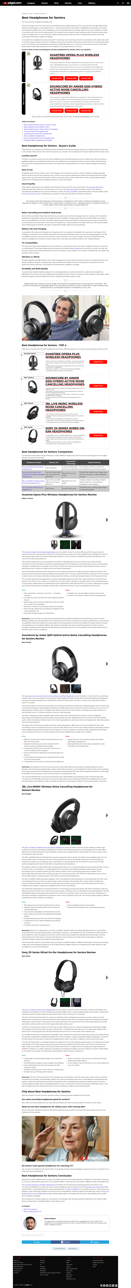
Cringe (95, 1264)
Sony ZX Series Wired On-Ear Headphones (39, 138)
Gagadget (12, 2)
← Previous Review (59, 1248)
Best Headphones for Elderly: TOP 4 (36, 127)
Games (44, 3)
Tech (56, 3)
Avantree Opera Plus (96, 187)
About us (16, 1260)
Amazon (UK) (71, 78)
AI (40, 1264)
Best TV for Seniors (30, 1209)
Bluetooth (78, 248)
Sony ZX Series (30, 194)
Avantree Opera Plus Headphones (36, 131)
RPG (67, 1262)
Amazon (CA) (86, 78)
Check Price (98, 362)
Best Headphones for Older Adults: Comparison (41, 129)
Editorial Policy (18, 1262)
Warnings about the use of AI (23, 1264)
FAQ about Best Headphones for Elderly (38, 140)
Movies (68, 3)
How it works (44, 1275)
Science (42, 1266)
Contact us (17, 1271)
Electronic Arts (71, 1279)
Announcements (98, 1260)
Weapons (43, 1268)
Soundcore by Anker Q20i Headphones (38, 133)
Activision (69, 1275)
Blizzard (68, 1277)
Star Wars (69, 1271)
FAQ (94, 1266)
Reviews (31, 1235)
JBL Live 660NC (72, 191)
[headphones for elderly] (65, 1138)
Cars (80, 3)
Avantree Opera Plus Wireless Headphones (74, 56)
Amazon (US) (57, 78)
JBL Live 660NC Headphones (34, 136)
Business (43, 1271)
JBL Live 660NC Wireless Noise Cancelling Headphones (64, 407)
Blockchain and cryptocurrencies (50, 1273)
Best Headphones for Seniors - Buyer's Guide (40, 125)
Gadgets (31, 3)
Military (91, 3)
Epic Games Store (72, 1268)
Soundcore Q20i (72, 189)
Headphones (40, 1235)
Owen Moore (29, 22)
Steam (68, 1266)
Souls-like (69, 1264)
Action (68, 1260)
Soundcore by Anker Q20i (95, 1187)
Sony (25, 1235)
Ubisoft (68, 1273)
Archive (16, 1273)
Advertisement (18, 1266)
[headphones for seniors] (65, 318)
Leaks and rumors (98, 1262)
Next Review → (73, 1248)
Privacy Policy (18, 1268)
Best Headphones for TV (32, 1211)
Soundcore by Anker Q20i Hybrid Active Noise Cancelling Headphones (76, 89)
